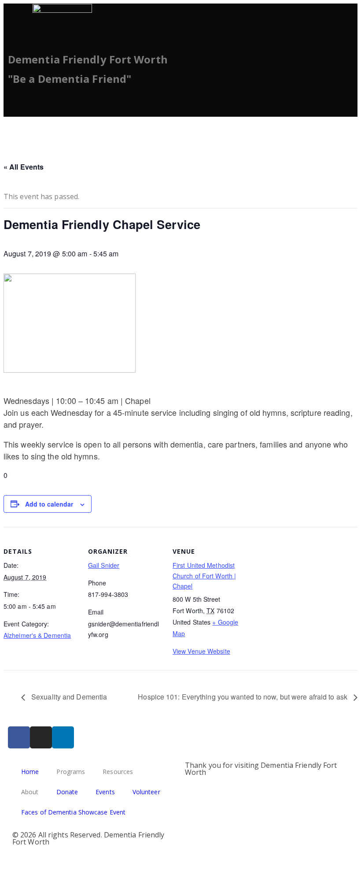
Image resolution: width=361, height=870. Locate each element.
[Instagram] (41, 737)
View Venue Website (201, 651)
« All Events (24, 167)
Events (105, 792)
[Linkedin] (63, 737)
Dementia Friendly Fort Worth (88, 59)
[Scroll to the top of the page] (6, 860)
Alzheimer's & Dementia (37, 635)
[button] (239, 11)
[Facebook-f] (19, 737)
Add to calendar (49, 504)
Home (30, 771)
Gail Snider (103, 565)
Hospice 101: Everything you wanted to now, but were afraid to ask (243, 697)
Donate (67, 792)
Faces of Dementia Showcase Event (73, 812)
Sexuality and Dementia (68, 697)
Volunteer (146, 792)
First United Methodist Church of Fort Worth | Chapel (204, 576)
